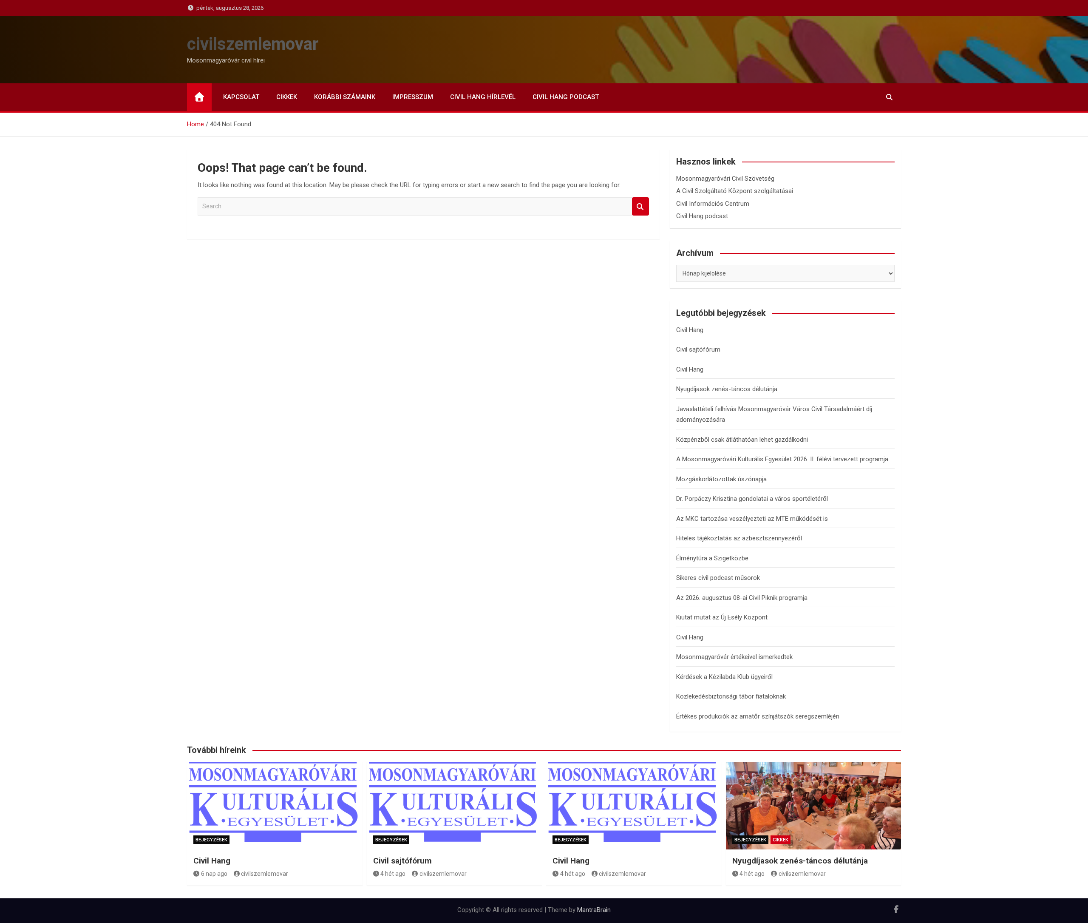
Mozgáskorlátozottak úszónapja (721, 479)
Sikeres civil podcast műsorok (718, 578)
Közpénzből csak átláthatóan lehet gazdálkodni (742, 439)
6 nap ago (214, 873)
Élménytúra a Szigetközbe (712, 558)
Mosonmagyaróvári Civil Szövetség (725, 178)
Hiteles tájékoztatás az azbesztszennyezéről (739, 538)
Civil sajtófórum (698, 349)
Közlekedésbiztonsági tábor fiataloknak (731, 696)
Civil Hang (689, 330)
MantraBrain (594, 910)
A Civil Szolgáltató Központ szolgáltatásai (734, 191)
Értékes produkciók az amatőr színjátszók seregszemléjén (757, 716)
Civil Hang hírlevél (483, 97)
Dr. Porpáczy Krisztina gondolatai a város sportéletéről (752, 499)
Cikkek (286, 97)
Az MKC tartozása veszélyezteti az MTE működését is (752, 519)
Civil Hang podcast (566, 97)
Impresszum (412, 97)
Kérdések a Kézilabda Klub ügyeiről (724, 677)
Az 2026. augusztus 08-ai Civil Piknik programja (742, 598)
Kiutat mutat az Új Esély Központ (722, 617)
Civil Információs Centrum (712, 203)
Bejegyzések (211, 840)
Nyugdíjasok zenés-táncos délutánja (726, 389)
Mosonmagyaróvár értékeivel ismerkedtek (734, 657)
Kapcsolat (241, 97)
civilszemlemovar (253, 44)
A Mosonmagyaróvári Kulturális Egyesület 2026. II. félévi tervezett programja (782, 459)
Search (640, 206)
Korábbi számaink (344, 97)
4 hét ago (392, 873)
